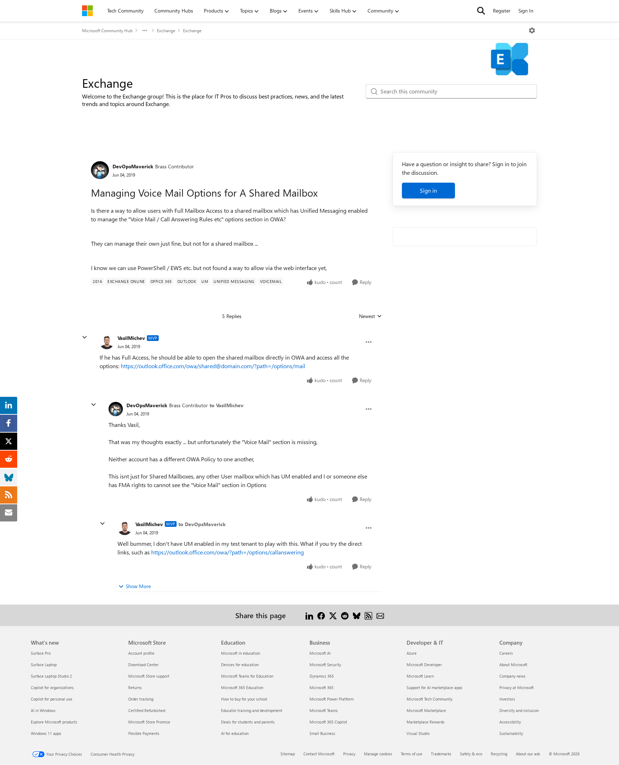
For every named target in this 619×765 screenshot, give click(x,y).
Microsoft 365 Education (242, 687)
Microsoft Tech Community (429, 699)
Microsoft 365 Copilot (328, 722)
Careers (506, 653)
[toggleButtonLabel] (532, 30)
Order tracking (140, 699)
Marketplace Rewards (426, 722)
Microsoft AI (320, 653)
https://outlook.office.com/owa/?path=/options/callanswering (227, 552)
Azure (412, 653)
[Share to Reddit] (345, 615)
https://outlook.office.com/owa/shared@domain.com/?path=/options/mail (213, 366)
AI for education (235, 733)
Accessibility (510, 722)
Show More (138, 586)
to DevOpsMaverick (202, 524)
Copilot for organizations (52, 687)
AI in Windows (43, 710)
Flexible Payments (143, 733)
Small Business (322, 733)
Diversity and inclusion (519, 710)
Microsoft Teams (324, 710)
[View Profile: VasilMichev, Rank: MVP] (107, 342)
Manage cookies (378, 753)
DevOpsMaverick (132, 166)
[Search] (481, 10)
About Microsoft (513, 664)
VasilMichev (131, 338)
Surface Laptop (44, 664)
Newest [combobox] (370, 316)
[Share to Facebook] (321, 615)
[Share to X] (333, 615)
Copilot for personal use (51, 699)
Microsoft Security (325, 664)
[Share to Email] (380, 615)
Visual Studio (418, 733)
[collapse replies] (84, 337)
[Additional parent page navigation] (144, 30)
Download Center (143, 664)
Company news (512, 676)
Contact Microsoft (319, 753)
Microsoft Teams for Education (247, 676)
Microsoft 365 (322, 687)
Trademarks (441, 753)
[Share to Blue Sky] (356, 615)
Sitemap (287, 753)
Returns (135, 687)
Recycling (499, 753)
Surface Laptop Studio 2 (51, 676)
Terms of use (411, 753)
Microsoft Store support (148, 676)
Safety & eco (471, 753)
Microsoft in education (240, 653)
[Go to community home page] (87, 10)
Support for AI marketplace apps (434, 687)
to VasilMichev (227, 405)
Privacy (349, 753)
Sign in (428, 190)
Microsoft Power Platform (332, 699)
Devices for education (240, 664)
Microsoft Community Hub (107, 30)
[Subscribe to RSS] (368, 615)
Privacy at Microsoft (516, 687)
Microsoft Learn (420, 676)
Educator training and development (251, 710)
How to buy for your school (244, 699)
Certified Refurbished (146, 710)
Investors (507, 699)
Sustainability (511, 733)
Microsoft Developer (424, 664)
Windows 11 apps (46, 733)
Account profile (141, 653)
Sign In (525, 10)
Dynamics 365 (322, 676)
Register (501, 10)
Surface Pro (41, 653)
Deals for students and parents (248, 722)
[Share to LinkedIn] (309, 615)
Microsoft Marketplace (426, 710)
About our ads (528, 753)
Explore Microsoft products (54, 722)
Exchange (166, 30)
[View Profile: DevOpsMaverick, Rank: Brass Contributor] (100, 170)
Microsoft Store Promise (149, 722)
